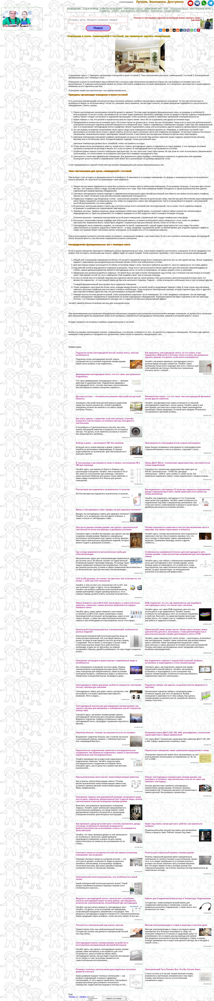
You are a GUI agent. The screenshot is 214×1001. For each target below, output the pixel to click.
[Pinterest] (198, 30)
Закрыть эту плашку (113, 998)
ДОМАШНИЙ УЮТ (153, 9)
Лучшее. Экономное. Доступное (161, 1)
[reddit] (177, 30)
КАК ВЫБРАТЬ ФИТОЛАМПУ (135, 11)
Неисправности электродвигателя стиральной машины (173, 443)
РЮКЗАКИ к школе (133, 9)
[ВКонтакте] (160, 30)
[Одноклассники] (163, 30)
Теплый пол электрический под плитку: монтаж (99, 925)
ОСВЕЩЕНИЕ (74, 9)
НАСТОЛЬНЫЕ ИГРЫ (200, 9)
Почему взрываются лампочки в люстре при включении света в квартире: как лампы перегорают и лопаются (177, 528)
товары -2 (84, 997)
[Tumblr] (184, 30)
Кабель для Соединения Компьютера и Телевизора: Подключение (178, 898)
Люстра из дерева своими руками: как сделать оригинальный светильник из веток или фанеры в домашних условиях (107, 528)
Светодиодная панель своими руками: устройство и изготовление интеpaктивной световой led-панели (102, 944)
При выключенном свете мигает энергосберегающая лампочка (107, 777)
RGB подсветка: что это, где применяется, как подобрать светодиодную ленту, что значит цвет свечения (173, 604)
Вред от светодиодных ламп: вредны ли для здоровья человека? (108, 510)
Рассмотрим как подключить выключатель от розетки (103, 489)
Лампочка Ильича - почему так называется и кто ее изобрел (105, 733)
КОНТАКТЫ (156, 11)
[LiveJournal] (181, 30)
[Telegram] (195, 30)
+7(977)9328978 (126, 2)
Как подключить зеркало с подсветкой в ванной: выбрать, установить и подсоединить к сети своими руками (174, 662)
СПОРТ (115, 11)
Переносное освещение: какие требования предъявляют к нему (177, 750)
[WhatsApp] (191, 30)
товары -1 (73, 997)
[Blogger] (170, 30)
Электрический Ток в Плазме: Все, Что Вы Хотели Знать (173, 969)
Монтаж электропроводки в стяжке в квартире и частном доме (176, 925)
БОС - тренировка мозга (176, 9)
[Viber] (188, 30)
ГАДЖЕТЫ (105, 11)
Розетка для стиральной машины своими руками (169, 853)
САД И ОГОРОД (90, 9)
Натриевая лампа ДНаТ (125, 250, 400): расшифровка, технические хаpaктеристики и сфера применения (177, 734)
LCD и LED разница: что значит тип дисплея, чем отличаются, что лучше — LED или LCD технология (108, 580)
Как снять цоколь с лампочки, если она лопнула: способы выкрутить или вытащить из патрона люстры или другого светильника (105, 421)
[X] (167, 30)
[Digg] (174, 30)
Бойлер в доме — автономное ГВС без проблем (99, 443)
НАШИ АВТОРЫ (172, 11)
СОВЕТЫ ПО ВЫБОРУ (111, 9)
